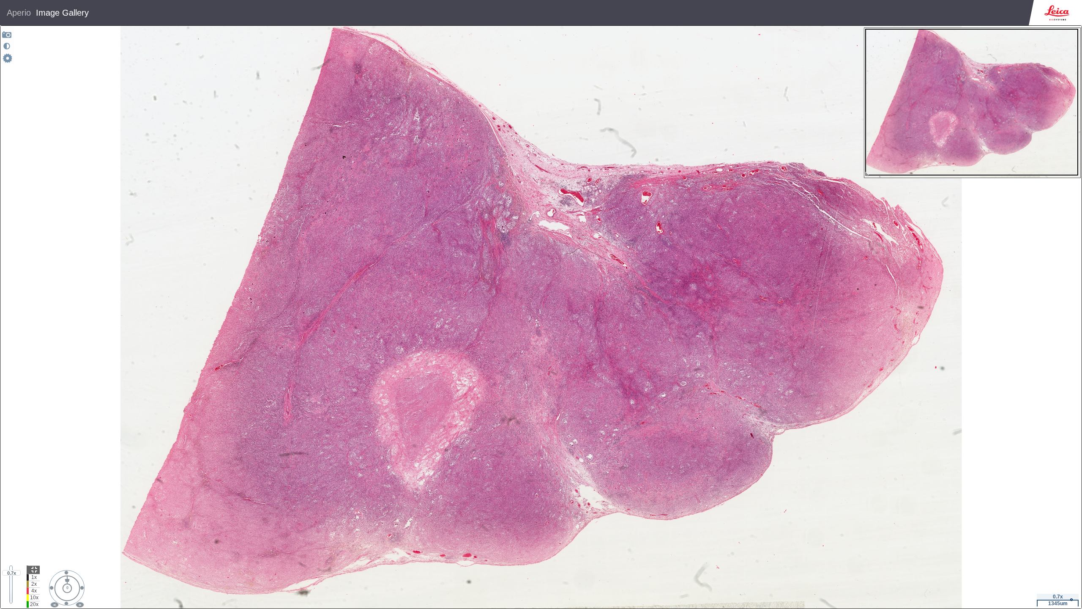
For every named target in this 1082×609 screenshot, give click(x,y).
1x (34, 577)
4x (34, 591)
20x (34, 604)
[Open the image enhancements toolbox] (7, 46)
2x (34, 584)
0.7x (11, 573)
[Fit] (33, 569)
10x (34, 598)
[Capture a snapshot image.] (7, 34)
